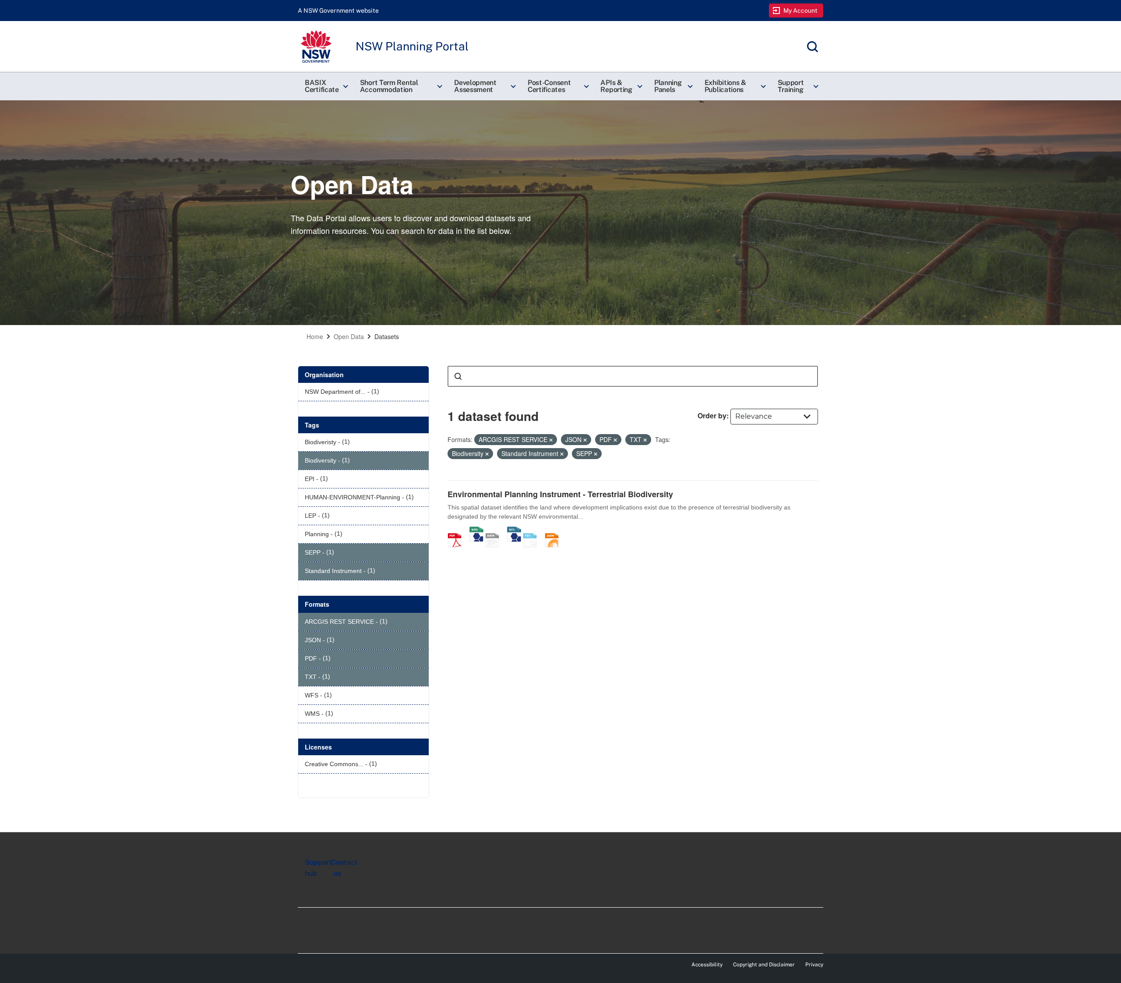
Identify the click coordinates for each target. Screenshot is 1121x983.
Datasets (386, 336)
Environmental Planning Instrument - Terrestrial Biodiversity (560, 494)
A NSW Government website (338, 10)
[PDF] (458, 531)
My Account (800, 10)
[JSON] (555, 531)
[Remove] (551, 439)
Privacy (814, 965)
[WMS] (476, 531)
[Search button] (458, 376)
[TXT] (533, 531)
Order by (712, 415)
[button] (325, 86)
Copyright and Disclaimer (764, 965)
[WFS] (514, 531)
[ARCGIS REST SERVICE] (495, 531)
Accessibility (707, 965)
